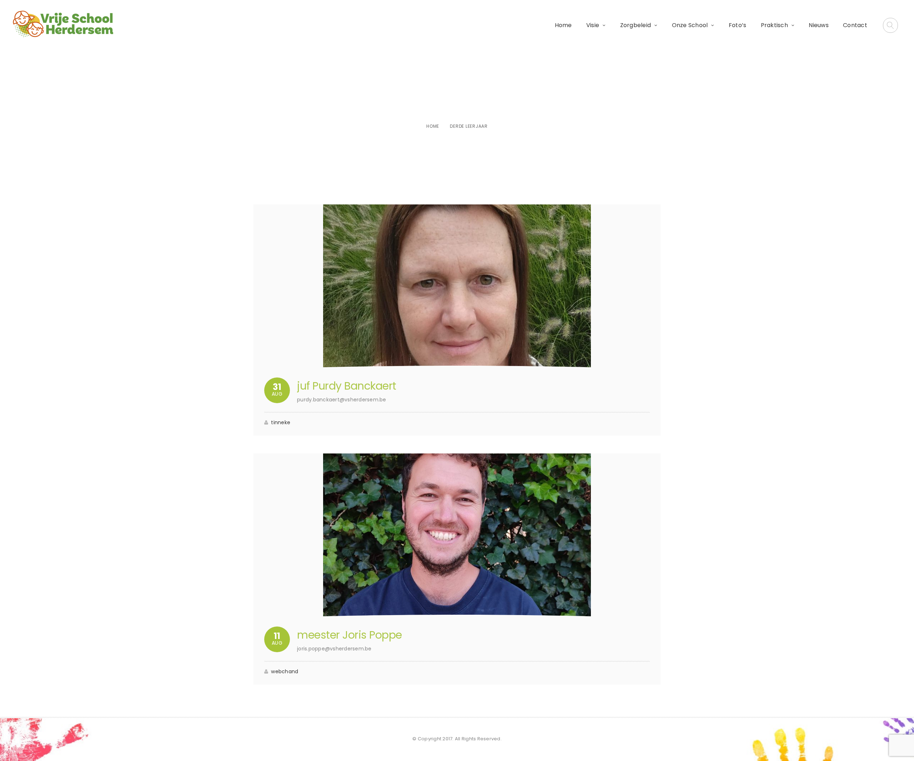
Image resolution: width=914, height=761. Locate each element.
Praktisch (774, 25)
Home (563, 25)
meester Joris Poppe (349, 635)
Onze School (690, 25)
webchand (284, 671)
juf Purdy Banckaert (346, 386)
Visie (592, 25)
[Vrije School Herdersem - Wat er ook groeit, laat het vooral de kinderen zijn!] (62, 24)
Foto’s (738, 25)
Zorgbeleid (635, 25)
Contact (855, 25)
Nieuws (819, 25)
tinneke (280, 422)
